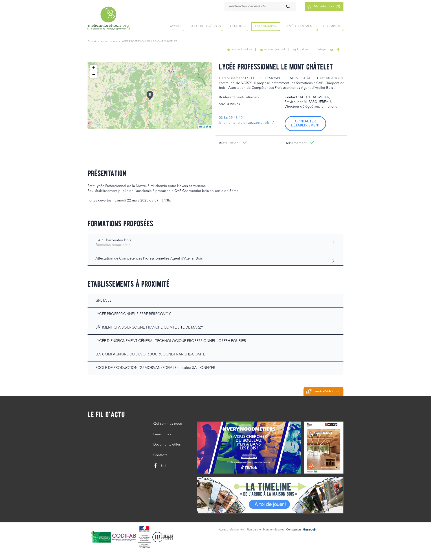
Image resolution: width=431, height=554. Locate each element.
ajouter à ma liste (241, 49)
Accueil (92, 41)
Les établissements (300, 26)
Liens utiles (162, 434)
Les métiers (237, 26)
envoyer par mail (274, 49)
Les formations (266, 26)
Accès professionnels (231, 529)
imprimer (303, 49)
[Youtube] (162, 466)
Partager (322, 49)
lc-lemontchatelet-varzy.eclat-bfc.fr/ (246, 123)
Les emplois (332, 26)
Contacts (160, 455)
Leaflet (206, 127)
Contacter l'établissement (305, 123)
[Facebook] (155, 466)
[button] (149, 95)
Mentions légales (273, 529)
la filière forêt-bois (205, 26)
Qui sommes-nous (167, 424)
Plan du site (254, 529)
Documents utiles (167, 444)
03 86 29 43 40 (231, 118)
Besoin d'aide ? (323, 391)
